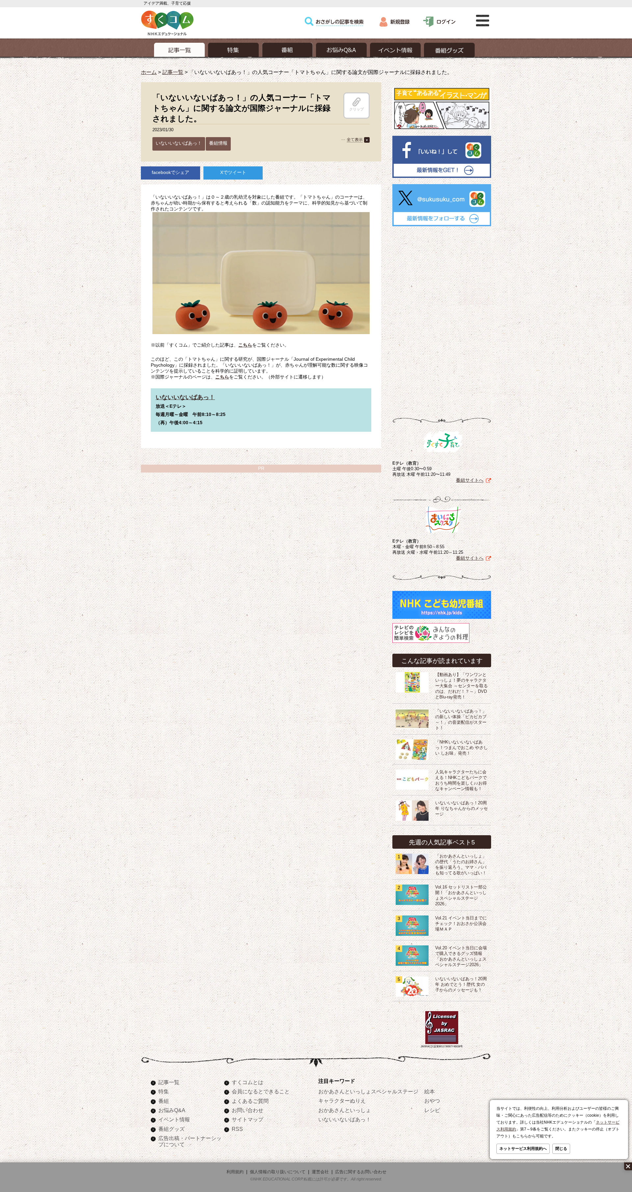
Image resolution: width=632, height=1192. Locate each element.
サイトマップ (247, 1119)
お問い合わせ (247, 1110)
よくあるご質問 (250, 1101)
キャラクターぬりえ (342, 1101)
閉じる (561, 1148)
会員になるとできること (261, 1091)
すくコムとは (247, 1082)
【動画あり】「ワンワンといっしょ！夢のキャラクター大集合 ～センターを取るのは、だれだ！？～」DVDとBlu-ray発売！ (461, 685)
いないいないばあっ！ (179, 143)
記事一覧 (172, 72)
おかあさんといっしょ (344, 1110)
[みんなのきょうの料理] (430, 642)
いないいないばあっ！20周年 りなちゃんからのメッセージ (461, 808)
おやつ (432, 1101)
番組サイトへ (470, 480)
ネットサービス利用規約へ (523, 1148)
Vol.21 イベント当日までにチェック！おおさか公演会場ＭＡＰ (461, 924)
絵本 (429, 1091)
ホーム (149, 72)
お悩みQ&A (171, 1110)
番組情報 (218, 143)
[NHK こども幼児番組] (441, 618)
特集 (163, 1091)
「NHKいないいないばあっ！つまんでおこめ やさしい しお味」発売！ (461, 748)
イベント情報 (174, 1119)
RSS (237, 1129)
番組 (163, 1101)
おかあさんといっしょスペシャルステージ (368, 1091)
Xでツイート (233, 172)
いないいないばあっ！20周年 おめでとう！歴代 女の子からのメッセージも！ (461, 984)
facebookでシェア (170, 172)
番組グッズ (171, 1129)
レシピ (432, 1110)
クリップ (356, 109)
